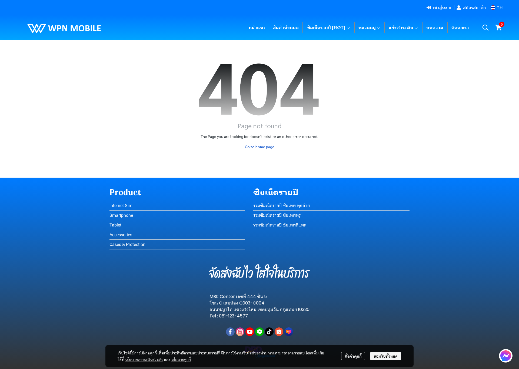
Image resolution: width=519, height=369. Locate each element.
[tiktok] (269, 331)
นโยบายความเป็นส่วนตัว (144, 359)
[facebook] (230, 331)
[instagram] (240, 331)
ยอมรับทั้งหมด (386, 356)
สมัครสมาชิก (474, 8)
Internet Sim (120, 205)
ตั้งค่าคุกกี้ (353, 356)
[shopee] (279, 331)
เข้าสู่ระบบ (442, 8)
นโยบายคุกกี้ (181, 359)
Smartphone (121, 215)
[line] (259, 331)
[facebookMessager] (505, 355)
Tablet (115, 225)
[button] (497, 7)
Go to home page (259, 146)
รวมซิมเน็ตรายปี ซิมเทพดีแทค (280, 225)
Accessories (120, 234)
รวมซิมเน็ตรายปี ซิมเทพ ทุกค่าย (281, 205)
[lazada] (288, 331)
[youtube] (249, 331)
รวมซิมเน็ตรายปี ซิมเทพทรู (277, 215)
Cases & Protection (127, 244)
